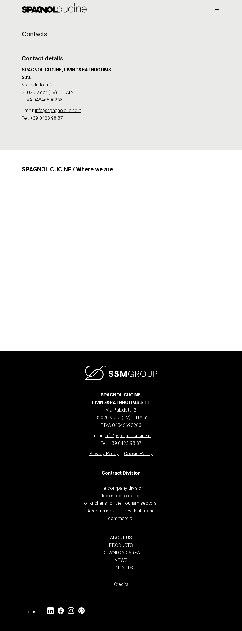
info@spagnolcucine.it (58, 110)
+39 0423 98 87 (46, 118)
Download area (121, 552)
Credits (121, 584)
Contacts (121, 568)
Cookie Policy (138, 453)
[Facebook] (61, 611)
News (121, 560)
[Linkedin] (50, 611)
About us (121, 537)
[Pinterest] (81, 611)
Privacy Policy (104, 453)
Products (121, 545)
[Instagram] (71, 611)
